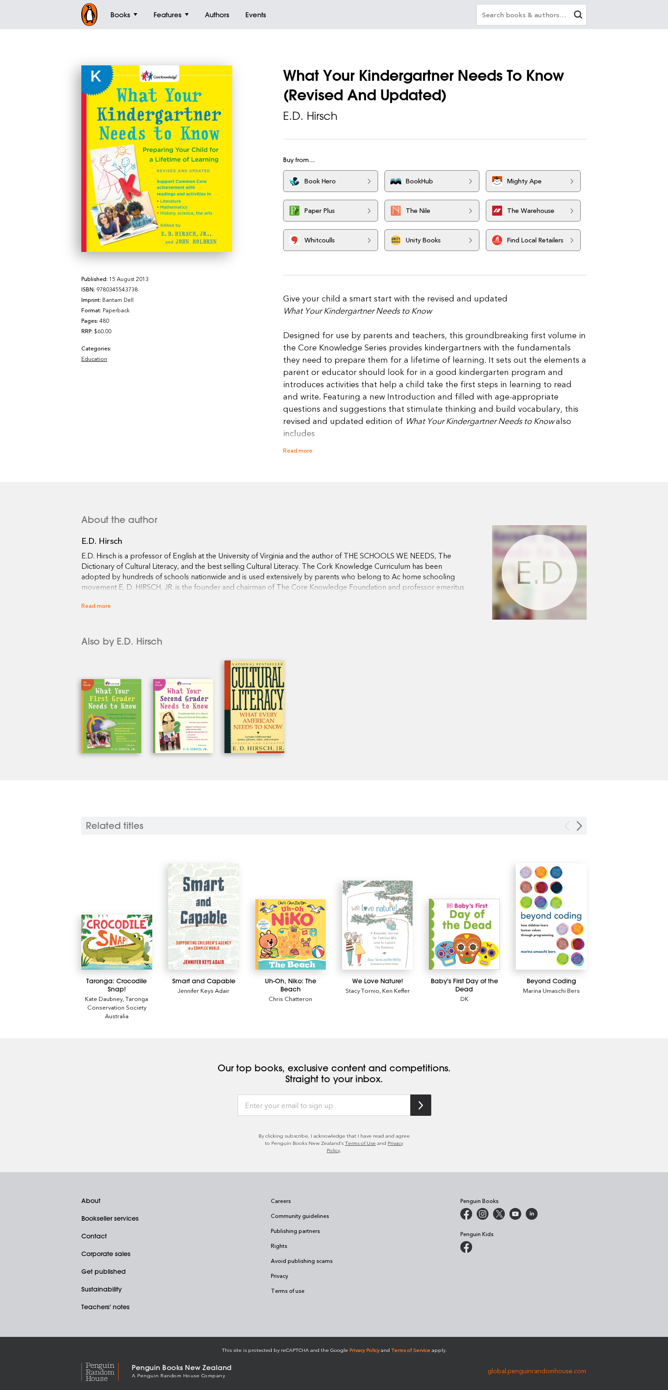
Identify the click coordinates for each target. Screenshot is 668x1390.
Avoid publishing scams (302, 1261)
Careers (281, 1201)
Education (94, 359)
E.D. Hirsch (310, 116)
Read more (298, 450)
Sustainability (101, 1289)
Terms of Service (410, 1350)
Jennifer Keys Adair (203, 990)
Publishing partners (295, 1231)
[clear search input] (578, 15)
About (90, 1201)
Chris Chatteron (290, 998)
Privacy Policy (364, 1350)
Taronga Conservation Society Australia (118, 1007)
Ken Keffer (396, 990)
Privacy (279, 1276)
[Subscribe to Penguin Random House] (420, 1105)
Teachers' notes (105, 1307)
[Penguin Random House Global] (106, 1370)
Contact (94, 1236)
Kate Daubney (104, 998)
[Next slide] (579, 826)
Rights (279, 1246)
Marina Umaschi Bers (551, 990)
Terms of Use (360, 1143)
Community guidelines (300, 1216)
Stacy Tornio (362, 990)
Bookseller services (110, 1218)
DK (464, 998)
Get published (103, 1271)
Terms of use (287, 1290)
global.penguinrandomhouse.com (537, 1370)
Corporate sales (105, 1254)
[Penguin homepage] (89, 14)
